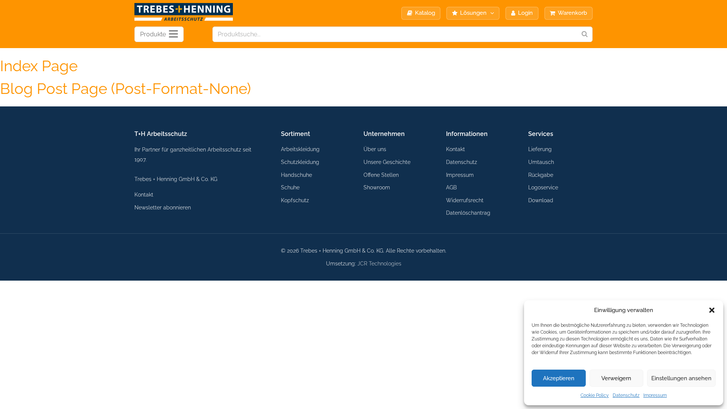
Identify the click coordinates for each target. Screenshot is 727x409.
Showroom (377, 187)
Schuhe (290, 187)
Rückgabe (540, 175)
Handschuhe (296, 175)
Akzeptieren (558, 378)
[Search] (584, 34)
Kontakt (143, 194)
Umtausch (541, 162)
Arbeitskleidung (300, 149)
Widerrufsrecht (465, 200)
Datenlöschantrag (468, 212)
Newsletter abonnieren (162, 207)
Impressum (655, 395)
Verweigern (616, 378)
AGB (451, 187)
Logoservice (543, 187)
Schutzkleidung (300, 162)
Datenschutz (626, 395)
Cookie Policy (594, 395)
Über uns (375, 149)
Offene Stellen (381, 175)
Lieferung (540, 149)
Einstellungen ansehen (681, 378)
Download (540, 200)
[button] (712, 310)
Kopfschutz (295, 200)
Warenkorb (572, 12)
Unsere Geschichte (387, 162)
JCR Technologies (379, 263)
